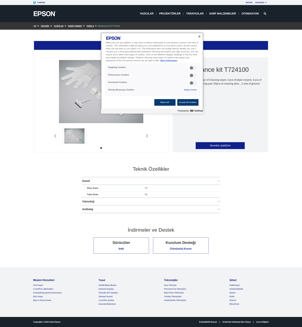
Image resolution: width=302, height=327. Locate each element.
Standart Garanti (106, 296)
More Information (168, 61)
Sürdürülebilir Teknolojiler (175, 300)
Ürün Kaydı (38, 285)
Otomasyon (250, 13)
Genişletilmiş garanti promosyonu (47, 293)
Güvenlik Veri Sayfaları (108, 293)
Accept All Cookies (187, 102)
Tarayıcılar (195, 13)
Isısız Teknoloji (170, 285)
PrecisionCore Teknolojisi (175, 289)
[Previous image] (56, 136)
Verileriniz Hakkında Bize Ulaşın (236, 322)
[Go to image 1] (101, 148)
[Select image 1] (74, 136)
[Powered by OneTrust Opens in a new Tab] (190, 112)
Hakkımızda (234, 285)
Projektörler (170, 13)
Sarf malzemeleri (222, 13)
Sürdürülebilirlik (236, 289)
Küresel (232, 300)
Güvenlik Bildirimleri (107, 304)
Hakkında (259, 2)
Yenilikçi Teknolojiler (173, 296)
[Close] (199, 36)
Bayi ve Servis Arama (42, 300)
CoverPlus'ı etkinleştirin (43, 289)
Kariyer (232, 293)
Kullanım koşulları (106, 289)
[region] (152, 73)
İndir (121, 248)
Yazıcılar (147, 13)
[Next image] (147, 136)
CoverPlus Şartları (106, 300)
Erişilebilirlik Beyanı (208, 322)
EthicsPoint (234, 304)
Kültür (232, 296)
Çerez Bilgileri (262, 322)
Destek (249, 2)
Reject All (164, 102)
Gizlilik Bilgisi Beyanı (107, 285)
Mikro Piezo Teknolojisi (174, 293)
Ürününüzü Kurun (181, 248)
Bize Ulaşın (38, 296)
